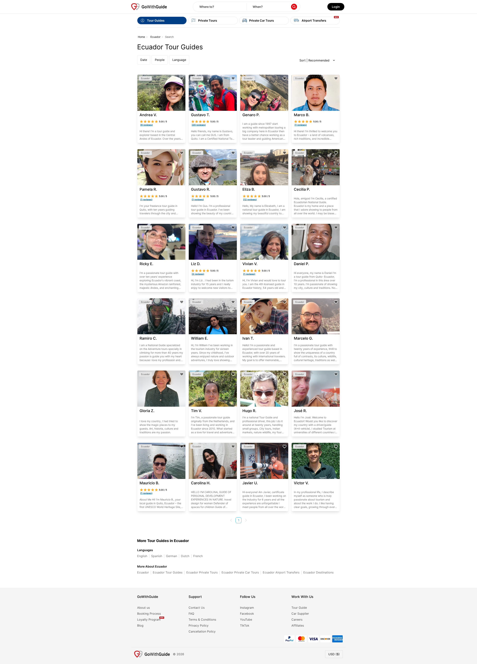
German (171, 556)
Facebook (247, 613)
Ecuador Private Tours (202, 572)
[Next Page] (246, 520)
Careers (296, 619)
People (160, 60)
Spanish (156, 556)
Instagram (247, 607)
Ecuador (155, 36)
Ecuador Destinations (318, 572)
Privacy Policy (199, 625)
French (198, 556)
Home (141, 36)
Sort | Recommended (314, 60)
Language (179, 60)
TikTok (244, 625)
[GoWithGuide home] (149, 6)
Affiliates (297, 625)
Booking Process (149, 613)
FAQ (191, 613)
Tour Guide (299, 607)
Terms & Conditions (202, 619)
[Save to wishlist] (181, 78)
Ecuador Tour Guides (167, 572)
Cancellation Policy (202, 631)
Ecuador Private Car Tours (240, 572)
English (142, 556)
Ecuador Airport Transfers (281, 572)
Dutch (185, 556)
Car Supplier (300, 613)
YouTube (246, 619)
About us (143, 607)
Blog (140, 625)
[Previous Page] (231, 520)
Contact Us (197, 607)
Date (143, 60)
